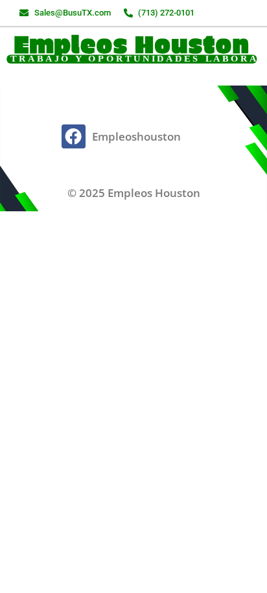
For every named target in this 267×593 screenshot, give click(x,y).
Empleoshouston (136, 136)
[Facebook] (73, 136)
